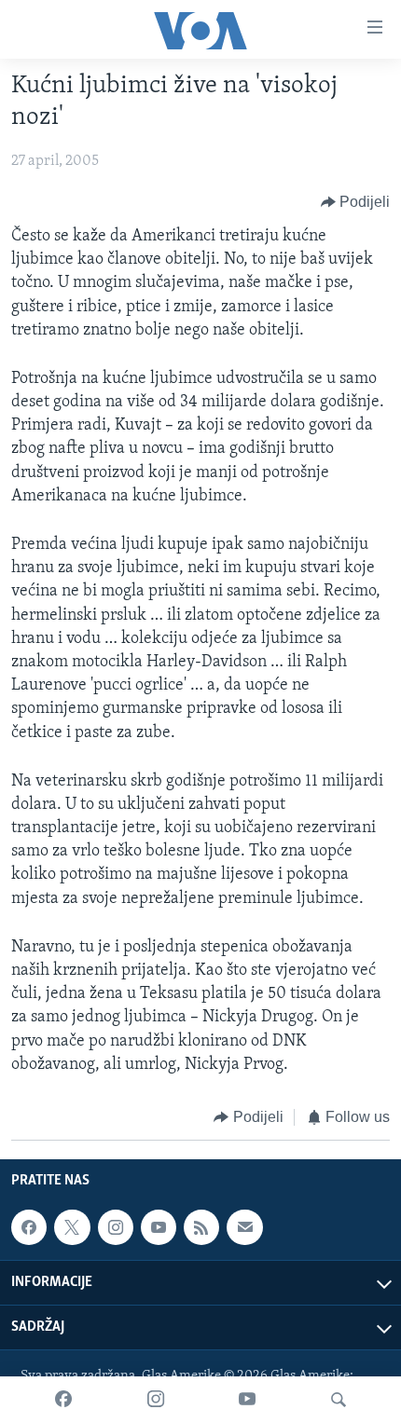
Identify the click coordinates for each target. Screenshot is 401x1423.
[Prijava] (244, 1228)
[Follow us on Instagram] (115, 1228)
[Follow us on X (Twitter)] (72, 1228)
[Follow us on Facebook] (29, 1228)
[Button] (356, 202)
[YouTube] (247, 1399)
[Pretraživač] (338, 1399)
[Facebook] (63, 1399)
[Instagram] (156, 1399)
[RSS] (201, 1228)
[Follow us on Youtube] (158, 1228)
